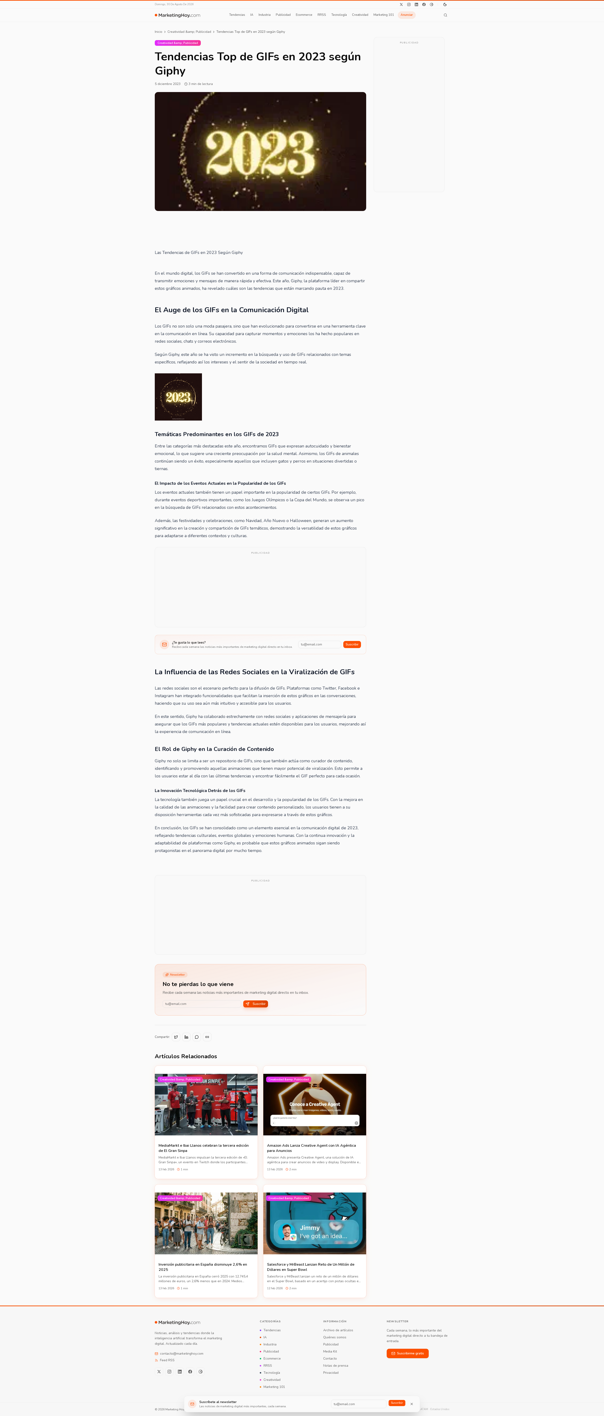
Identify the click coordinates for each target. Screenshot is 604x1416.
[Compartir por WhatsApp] (197, 1037)
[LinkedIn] (416, 4)
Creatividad (360, 15)
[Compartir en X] (176, 1037)
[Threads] (431, 4)
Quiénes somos (334, 1337)
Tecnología (339, 15)
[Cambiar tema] (445, 4)
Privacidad (331, 1372)
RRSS (322, 15)
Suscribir (352, 644)
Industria (265, 15)
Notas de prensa (335, 1365)
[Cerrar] (411, 1404)
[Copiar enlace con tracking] (207, 1037)
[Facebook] (424, 4)
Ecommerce (304, 15)
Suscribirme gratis (410, 1353)
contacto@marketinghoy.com (181, 1353)
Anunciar (407, 15)
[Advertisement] (260, 590)
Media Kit (330, 1351)
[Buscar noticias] (445, 15)
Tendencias (237, 15)
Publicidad (283, 15)
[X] (401, 4)
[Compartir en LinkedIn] (186, 1037)
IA (251, 15)
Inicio (158, 32)
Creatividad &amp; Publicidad (189, 32)
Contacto (330, 1358)
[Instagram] (409, 4)
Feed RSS (167, 1360)
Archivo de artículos (338, 1330)
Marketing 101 (383, 15)
